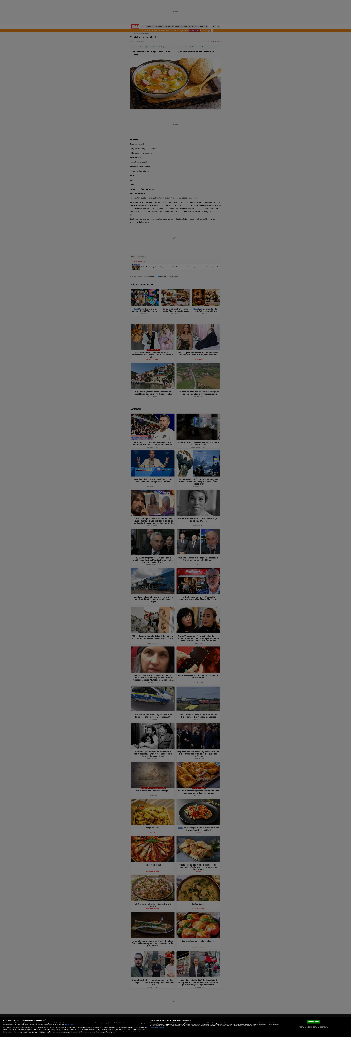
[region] (175, 1027)
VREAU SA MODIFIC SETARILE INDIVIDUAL (313, 1027)
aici (42, 1031)
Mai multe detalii (69, 1024)
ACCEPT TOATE (313, 1021)
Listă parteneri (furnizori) (157, 1027)
